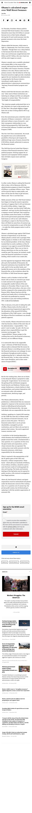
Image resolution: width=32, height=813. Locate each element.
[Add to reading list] (28, 20)
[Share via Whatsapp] (12, 20)
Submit (16, 534)
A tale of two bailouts (11, 301)
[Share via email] (20, 20)
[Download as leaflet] (24, 20)
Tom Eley (3, 13)
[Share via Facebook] (4, 20)
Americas (4, 562)
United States (24, 562)
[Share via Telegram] (16, 20)
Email (5, 512)
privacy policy (12, 527)
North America (14, 562)
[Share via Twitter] (8, 20)
